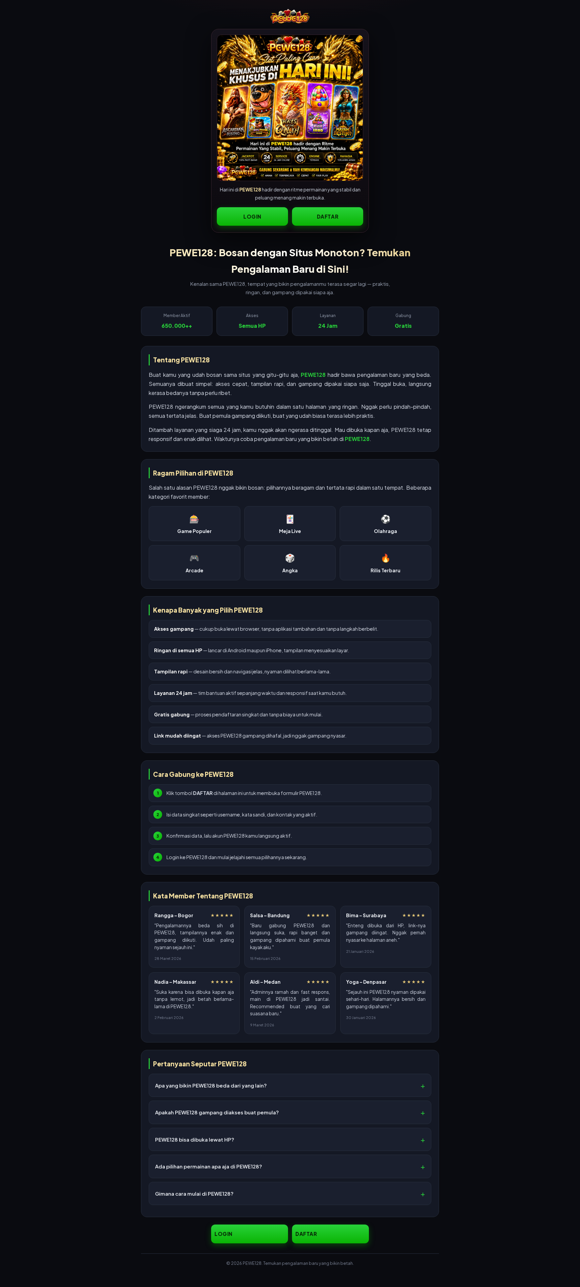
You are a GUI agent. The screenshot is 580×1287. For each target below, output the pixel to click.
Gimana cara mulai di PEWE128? (194, 1193)
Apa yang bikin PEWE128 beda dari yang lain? (211, 1085)
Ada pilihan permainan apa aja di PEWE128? (208, 1166)
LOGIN (252, 216)
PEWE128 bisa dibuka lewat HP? (194, 1139)
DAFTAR (328, 216)
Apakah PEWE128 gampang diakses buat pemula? (217, 1112)
